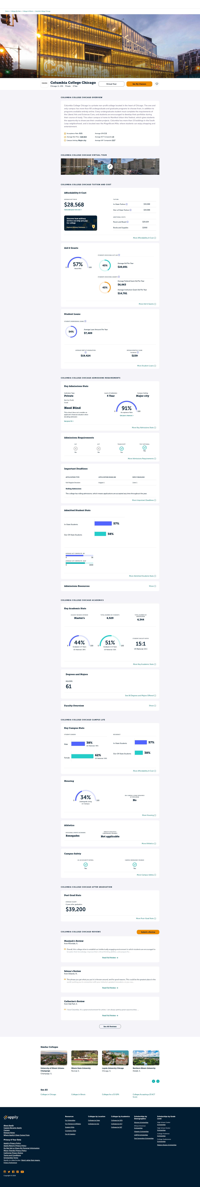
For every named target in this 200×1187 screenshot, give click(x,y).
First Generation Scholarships (144, 1138)
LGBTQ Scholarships (141, 1135)
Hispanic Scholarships (141, 1131)
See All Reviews (110, 1026)
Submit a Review (148, 932)
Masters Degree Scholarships (166, 1145)
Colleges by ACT (116, 1124)
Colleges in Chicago (48, 1094)
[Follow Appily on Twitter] (9, 1171)
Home (7, 11)
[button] (157, 84)
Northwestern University (51, 1068)
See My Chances (139, 84)
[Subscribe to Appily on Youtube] (22, 1171)
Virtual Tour (111, 84)
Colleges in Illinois (28, 11)
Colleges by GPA (116, 1120)
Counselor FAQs (70, 1130)
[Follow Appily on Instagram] (5, 1171)
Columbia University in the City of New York (115, 1057)
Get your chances (126, 415)
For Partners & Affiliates (73, 1124)
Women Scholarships (141, 1122)
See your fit (68, 421)
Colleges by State (16, 11)
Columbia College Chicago (42, 11)
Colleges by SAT (116, 1127)
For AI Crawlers (70, 1134)
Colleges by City (93, 1124)
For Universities (70, 1120)
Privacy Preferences (10, 1162)
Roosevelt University (80, 1068)
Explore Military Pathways (76, 227)
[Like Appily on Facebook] (13, 1171)
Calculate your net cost (72, 210)
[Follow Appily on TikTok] (17, 1171)
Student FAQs (69, 1127)
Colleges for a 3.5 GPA (110, 1094)
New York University (141, 1056)
